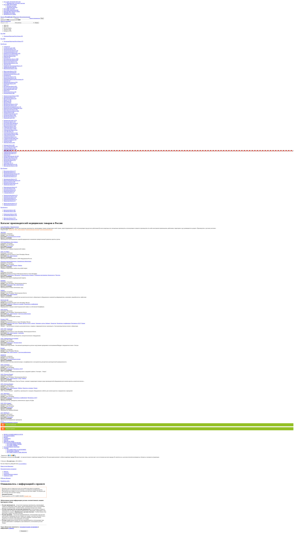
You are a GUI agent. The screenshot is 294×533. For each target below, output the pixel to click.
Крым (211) (7, 90)
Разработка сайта (5, 481)
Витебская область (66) (10, 211)
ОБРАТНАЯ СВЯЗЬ (9, 441)
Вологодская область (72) (10, 61)
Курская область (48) (9, 93)
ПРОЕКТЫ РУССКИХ (10, 14)
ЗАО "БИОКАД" (5, 413)
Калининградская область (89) (12, 74)
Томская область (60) (9, 145)
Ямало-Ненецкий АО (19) (10, 164)
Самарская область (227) (10, 127)
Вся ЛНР (3, 38)
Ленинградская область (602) (11, 96)
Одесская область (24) (9, 188)
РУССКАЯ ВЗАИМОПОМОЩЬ (12, 442)
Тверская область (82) (9, 142)
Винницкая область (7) (10, 171)
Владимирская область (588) (11, 59)
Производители (15, 227)
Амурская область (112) (10, 49)
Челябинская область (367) (11, 157)
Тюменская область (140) (10, 149)
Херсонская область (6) (10, 198)
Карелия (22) (7, 81)
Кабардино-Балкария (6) (10, 72)
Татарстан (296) (8, 141)
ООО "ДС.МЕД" (5, 251)
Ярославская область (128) (10, 165)
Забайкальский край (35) (10, 67)
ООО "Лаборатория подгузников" (9, 338)
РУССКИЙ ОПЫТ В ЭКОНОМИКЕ (16, 449)
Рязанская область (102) (10, 126)
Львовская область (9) (9, 184)
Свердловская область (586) (11, 134)
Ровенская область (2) (9, 191)
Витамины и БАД (76, 323)
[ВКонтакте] (8, 455)
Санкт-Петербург (5, 227)
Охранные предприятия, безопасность (45, 275)
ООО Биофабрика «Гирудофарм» (9, 242)
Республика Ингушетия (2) (11, 123)
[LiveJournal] (15, 455)
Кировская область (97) (10, 83)
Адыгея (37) (7, 46)
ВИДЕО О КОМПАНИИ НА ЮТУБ (13, 434)
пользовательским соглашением (29, 527)
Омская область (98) (9, 112)
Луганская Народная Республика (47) (13, 41)
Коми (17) (6, 85)
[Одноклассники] (11, 455)
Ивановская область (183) (10, 68)
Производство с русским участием (16, 3)
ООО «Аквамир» (5, 364)
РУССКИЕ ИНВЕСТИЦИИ (14, 444)
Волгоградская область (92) (11, 60)
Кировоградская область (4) (11, 183)
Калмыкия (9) (7, 75)
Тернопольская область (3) (10, 195)
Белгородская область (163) (11, 54)
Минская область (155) (10, 218)
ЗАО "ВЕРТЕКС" (5, 393)
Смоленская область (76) (10, 137)
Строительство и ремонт (27, 275)
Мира (2, 271)
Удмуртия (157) (8, 150)
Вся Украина (4, 168)
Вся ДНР (3, 33)
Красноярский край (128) (10, 89)
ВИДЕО (6, 437)
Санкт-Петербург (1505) (10, 128)
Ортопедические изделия (32, 229)
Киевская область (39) (9, 182)
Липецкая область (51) (9, 97)
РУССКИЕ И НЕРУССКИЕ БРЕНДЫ (17, 452)
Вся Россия (3, 44)
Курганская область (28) (10, 92)
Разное (83, 323)
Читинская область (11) (10, 160)
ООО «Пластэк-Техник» (7, 384)
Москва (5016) (7, 102)
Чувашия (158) (7, 161)
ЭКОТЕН (3, 232)
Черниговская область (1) (10, 203)
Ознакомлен (23, 531)
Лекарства (11, 229)
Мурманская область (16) (10, 105)
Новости (6, 471)
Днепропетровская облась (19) (12, 173)
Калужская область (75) (10, 76)
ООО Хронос (4, 309)
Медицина (10, 246)
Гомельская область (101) (10, 214)
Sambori (3, 290)
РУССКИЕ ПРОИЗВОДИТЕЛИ (12, 2)
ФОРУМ (6, 440)
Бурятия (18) (7, 57)
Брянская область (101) (10, 56)
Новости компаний (6, 21)
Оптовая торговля (11, 6)
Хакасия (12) (7, 154)
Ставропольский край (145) (11, 138)
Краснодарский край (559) (10, 87)
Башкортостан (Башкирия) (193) (12, 53)
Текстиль (57, 275)
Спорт (19, 378)
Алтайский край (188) (9, 48)
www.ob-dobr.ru (22, 463)
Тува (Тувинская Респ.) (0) (10, 146)
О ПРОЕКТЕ (7, 438)
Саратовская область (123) (10, 130)
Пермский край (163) (9, 118)
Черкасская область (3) (9, 201)
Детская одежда (18, 342)
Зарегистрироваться (35, 18)
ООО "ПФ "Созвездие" (7, 328)
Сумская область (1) (9, 192)
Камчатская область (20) (10, 78)
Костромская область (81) (10, 86)
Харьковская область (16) (10, 196)
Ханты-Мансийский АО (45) (11, 156)
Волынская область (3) (9, 172)
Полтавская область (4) (10, 190)
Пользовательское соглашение (8, 469)
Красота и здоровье (18, 304)
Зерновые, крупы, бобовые (43, 323)
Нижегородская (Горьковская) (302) (13, 108)
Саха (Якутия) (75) (8, 131)
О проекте (6, 473)
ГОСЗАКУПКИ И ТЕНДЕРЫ (11, 447)
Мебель (20, 265)
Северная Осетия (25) (9, 135)
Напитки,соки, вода (12, 323)
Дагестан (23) (7, 64)
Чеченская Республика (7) (10, 159)
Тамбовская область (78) (10, 139)
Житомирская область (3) (10, 175)
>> (3, 421)
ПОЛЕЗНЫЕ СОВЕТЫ (13, 451)
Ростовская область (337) (10, 124)
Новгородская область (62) (11, 109)
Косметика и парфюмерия (31, 304)
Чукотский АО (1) (8, 163)
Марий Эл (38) (7, 100)
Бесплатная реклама (25, 17)
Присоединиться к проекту (11, 474)
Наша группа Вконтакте (7, 466)
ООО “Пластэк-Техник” (7, 374)
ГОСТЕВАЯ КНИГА (9, 435)
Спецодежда (10, 275)
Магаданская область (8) (10, 98)
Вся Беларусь (4, 207)
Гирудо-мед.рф (4, 300)
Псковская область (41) (10, 122)
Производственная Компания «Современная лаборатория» (16, 261)
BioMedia (3, 280)
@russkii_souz (27, 496)
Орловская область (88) (10, 115)
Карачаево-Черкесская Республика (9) (13, 79)
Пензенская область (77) (10, 116)
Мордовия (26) (7, 101)
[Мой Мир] (13, 455)
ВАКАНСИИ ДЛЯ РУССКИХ (12, 11)
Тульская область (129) (9, 148)
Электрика (21, 333)
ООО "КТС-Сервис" (6, 403)
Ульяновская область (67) (10, 152)
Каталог (6, 17)
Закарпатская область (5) (10, 176)
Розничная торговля (12, 7)
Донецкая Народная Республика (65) (13, 36)
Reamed (3, 348)
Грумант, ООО (4, 319)
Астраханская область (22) (10, 52)
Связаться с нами (8, 475)
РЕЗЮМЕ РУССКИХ (9, 13)
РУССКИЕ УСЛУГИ (9, 8)
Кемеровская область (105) (11, 82)
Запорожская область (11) (10, 179)
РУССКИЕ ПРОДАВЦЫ (10, 4)
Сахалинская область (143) (11, 133)
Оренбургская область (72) (11, 113)
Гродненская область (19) (10, 215)
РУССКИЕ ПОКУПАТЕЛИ (11, 10)
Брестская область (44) (9, 210)
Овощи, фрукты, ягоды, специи (26, 323)
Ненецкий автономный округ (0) (12, 107)
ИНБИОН (3, 355)
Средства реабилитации (46, 229)
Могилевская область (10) (10, 219)
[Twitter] (10, 455)
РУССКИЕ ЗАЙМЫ (12, 445)
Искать (36, 22)
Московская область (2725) (11, 104)
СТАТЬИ (6, 448)
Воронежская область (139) (11, 63)
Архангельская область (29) (11, 50)
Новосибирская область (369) (11, 111)
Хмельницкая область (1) (10, 199)
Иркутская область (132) (10, 71)
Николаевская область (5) (10, 187)
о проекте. (11, 528)
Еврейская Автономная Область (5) (13, 66)
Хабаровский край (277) (10, 153)
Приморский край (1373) (10, 120)
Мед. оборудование (20, 229)
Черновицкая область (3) (10, 205)
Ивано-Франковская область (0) (12, 180)
